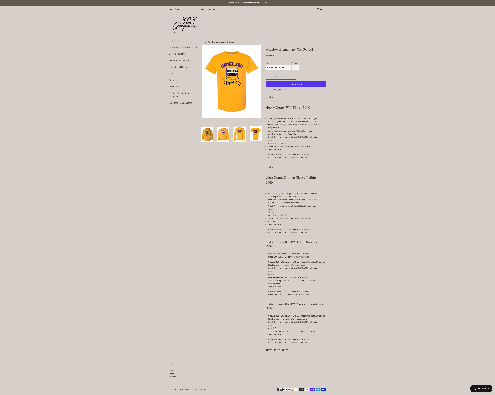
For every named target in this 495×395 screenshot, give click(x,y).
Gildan (270, 97)
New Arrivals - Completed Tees (183, 47)
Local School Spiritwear (183, 67)
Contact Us (173, 373)
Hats (171, 73)
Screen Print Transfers (179, 60)
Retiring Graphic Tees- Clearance (179, 95)
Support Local (183, 80)
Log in (203, 9)
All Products (174, 86)
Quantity (295, 63)
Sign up (212, 9)
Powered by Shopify (199, 389)
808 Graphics (186, 389)
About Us (173, 376)
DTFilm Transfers (183, 54)
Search (172, 370)
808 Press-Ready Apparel (180, 103)
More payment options (281, 90)
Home (171, 41)
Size (267, 63)
